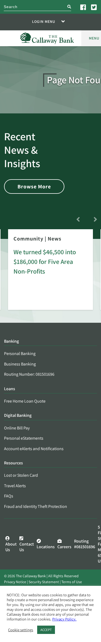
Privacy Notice (15, 581)
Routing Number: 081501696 (29, 374)
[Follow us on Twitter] (94, 7)
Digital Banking (18, 415)
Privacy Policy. (64, 619)
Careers (64, 547)
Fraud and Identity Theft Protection (35, 506)
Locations (46, 547)
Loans (9, 389)
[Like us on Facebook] (83, 7)
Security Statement (44, 581)
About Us (11, 547)
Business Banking (20, 364)
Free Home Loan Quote (25, 401)
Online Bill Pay (17, 428)
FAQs (8, 496)
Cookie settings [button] (20, 629)
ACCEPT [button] (46, 629)
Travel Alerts (15, 486)
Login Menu (43, 21)
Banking (11, 341)
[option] (50, 273)
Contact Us (26, 547)
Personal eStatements (23, 438)
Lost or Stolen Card (21, 475)
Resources (13, 463)
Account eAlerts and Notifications (34, 448)
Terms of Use (71, 581)
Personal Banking (20, 353)
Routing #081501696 (84, 544)
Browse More (34, 186)
